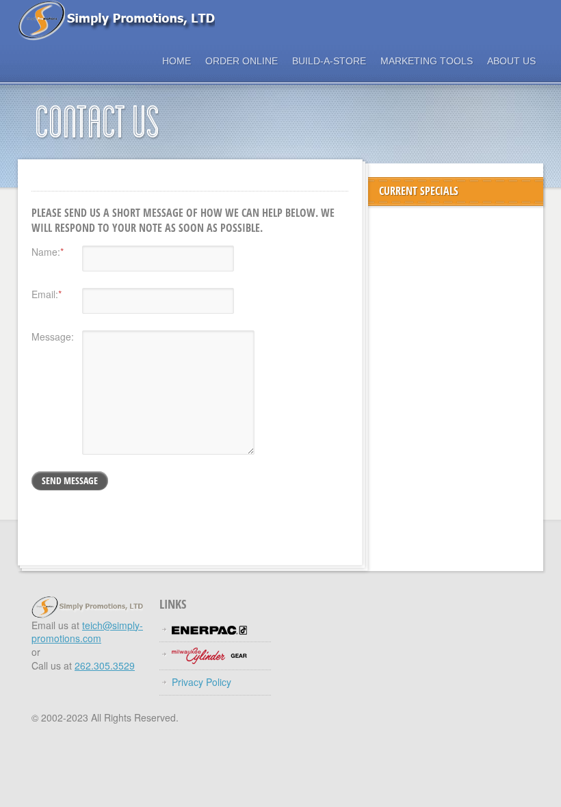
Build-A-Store (329, 60)
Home (176, 60)
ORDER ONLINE (241, 60)
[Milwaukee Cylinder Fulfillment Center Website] (209, 654)
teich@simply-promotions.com (87, 632)
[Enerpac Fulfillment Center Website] (209, 629)
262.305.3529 (105, 665)
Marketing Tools (426, 60)
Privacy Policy (201, 682)
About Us (511, 60)
